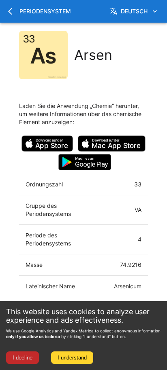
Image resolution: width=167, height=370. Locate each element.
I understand (72, 358)
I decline (22, 358)
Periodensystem (45, 11)
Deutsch (134, 11)
